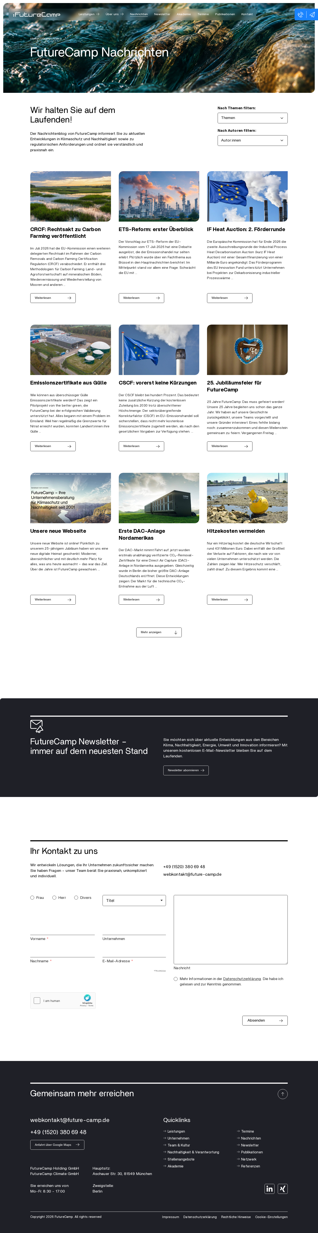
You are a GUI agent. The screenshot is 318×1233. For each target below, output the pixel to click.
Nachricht (182, 968)
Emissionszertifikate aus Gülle (68, 383)
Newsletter (162, 14)
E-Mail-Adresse (116, 961)
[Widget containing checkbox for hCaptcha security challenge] (63, 1000)
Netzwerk (249, 1159)
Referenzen (250, 1166)
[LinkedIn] (270, 1189)
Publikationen (225, 14)
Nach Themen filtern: (237, 108)
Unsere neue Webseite (58, 531)
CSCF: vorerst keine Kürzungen (158, 383)
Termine (203, 14)
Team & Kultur (179, 1145)
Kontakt (247, 14)
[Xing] (283, 1189)
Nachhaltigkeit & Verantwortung (193, 1152)
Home (34, 38)
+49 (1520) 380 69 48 (184, 867)
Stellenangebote (181, 1159)
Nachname (39, 961)
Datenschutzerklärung (242, 979)
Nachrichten (139, 14)
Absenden (256, 1020)
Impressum (170, 1217)
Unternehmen (114, 939)
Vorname (37, 939)
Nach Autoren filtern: (237, 130)
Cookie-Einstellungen (271, 1217)
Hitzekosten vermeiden (236, 531)
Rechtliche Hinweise (236, 1217)
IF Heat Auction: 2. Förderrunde (246, 229)
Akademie (184, 14)
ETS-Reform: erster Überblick (156, 229)
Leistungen (176, 1131)
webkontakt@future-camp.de (192, 874)
